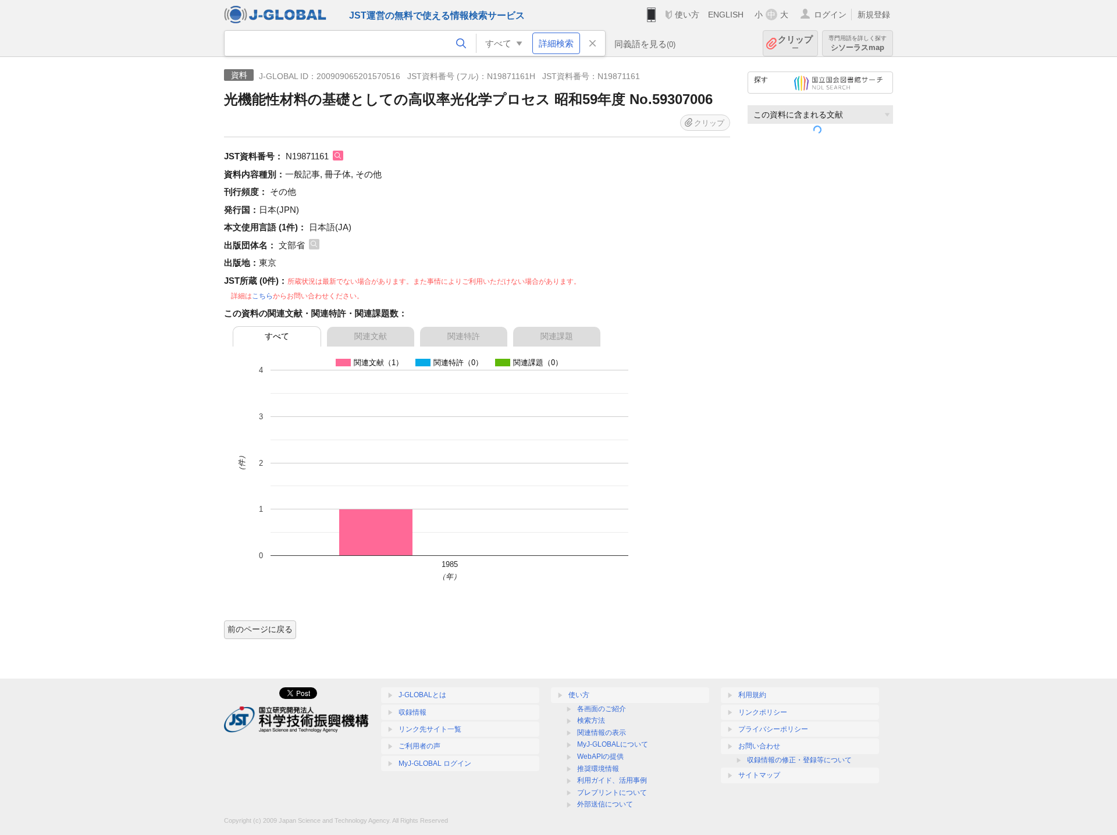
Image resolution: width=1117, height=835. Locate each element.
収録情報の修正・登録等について (799, 760)
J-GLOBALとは (422, 695)
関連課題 (556, 336)
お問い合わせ (759, 746)
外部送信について (605, 804)
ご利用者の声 (419, 746)
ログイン (830, 14)
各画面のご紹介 (601, 709)
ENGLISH (726, 14)
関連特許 (463, 336)
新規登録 (874, 14)
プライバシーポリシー (773, 729)
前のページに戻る (260, 629)
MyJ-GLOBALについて (612, 744)
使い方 (687, 14)
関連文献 (370, 336)
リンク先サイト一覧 (430, 729)
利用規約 (752, 695)
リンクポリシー (762, 712)
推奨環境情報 (598, 769)
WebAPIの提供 (600, 756)
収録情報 (412, 712)
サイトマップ (759, 775)
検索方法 (591, 720)
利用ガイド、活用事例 (612, 780)
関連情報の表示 (601, 733)
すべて (277, 336)
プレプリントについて (612, 792)
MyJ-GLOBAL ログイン (435, 763)
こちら (262, 296)
